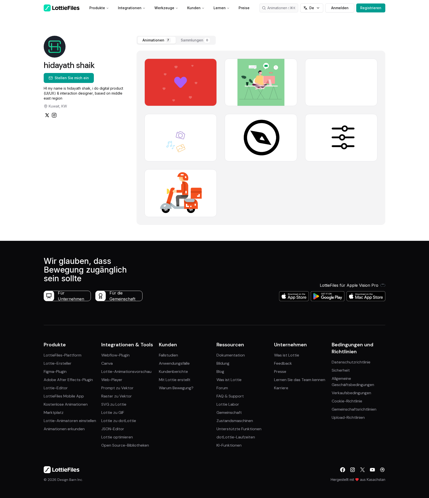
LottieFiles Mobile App (64, 396)
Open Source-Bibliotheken (125, 445)
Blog (220, 371)
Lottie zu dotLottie (118, 420)
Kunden (194, 8)
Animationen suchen (282, 8)
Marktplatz (54, 412)
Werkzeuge (164, 8)
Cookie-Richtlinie (347, 401)
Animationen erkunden (64, 428)
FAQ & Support (230, 396)
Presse (280, 371)
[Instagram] (54, 115)
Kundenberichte (173, 371)
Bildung (222, 363)
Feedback (283, 363)
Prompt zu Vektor (117, 388)
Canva (107, 363)
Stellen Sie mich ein (72, 78)
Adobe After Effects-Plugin (68, 379)
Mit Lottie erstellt (174, 379)
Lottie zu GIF (112, 412)
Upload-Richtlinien (348, 417)
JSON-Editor (112, 428)
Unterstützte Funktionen (238, 428)
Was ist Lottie (229, 379)
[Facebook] (343, 470)
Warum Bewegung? (176, 388)
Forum (222, 388)
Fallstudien (168, 355)
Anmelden (340, 8)
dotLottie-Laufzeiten (235, 437)
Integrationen (130, 8)
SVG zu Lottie (113, 404)
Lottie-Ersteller (58, 363)
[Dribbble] (382, 470)
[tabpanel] (261, 138)
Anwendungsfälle (174, 363)
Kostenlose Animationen (66, 404)
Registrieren (370, 8)
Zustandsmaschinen (234, 420)
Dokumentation (230, 355)
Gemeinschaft (229, 412)
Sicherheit (341, 370)
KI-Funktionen (229, 445)
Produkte (97, 8)
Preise (244, 8)
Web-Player (111, 379)
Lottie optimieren (117, 437)
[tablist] (176, 40)
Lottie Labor (227, 404)
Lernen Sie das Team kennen (299, 379)
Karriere (281, 388)
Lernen (220, 8)
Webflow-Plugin (115, 355)
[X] (362, 470)
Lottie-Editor (56, 388)
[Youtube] (372, 470)
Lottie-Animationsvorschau (126, 371)
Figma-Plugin (55, 371)
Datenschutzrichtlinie (351, 362)
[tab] (157, 40)
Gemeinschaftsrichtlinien (354, 409)
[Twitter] (47, 115)
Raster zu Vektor (116, 396)
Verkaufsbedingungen (351, 392)
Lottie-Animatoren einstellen (70, 420)
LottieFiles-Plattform (62, 355)
